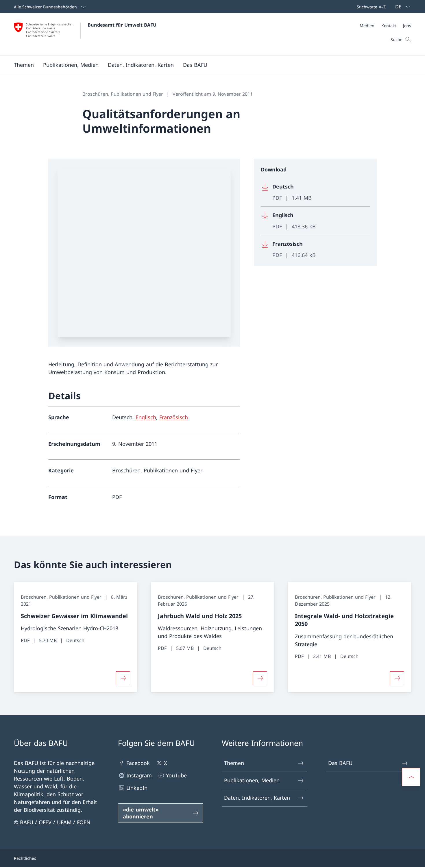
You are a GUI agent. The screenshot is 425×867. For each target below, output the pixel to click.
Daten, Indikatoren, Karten (257, 797)
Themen (234, 762)
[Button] (123, 678)
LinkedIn (136, 787)
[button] (23, 65)
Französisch (173, 417)
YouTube (176, 775)
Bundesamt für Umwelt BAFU (122, 25)
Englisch (146, 417)
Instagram (139, 775)
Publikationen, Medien (252, 780)
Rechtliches (25, 858)
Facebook (138, 762)
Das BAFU (340, 762)
